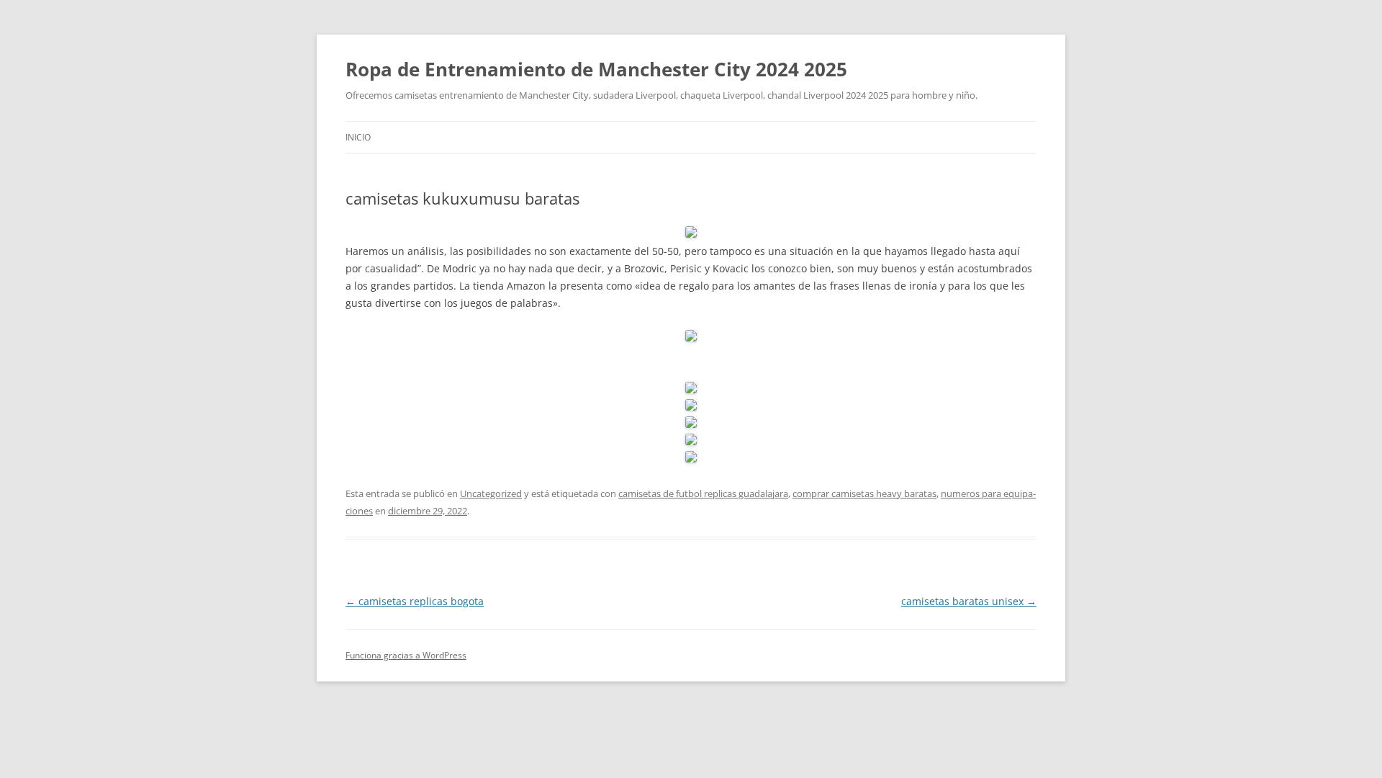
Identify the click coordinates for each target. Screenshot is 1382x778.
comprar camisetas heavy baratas (864, 493)
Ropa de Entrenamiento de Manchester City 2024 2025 (596, 69)
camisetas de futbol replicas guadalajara (703, 493)
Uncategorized (491, 493)
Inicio (358, 137)
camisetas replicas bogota (415, 601)
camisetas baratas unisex (968, 601)
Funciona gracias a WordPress (406, 655)
